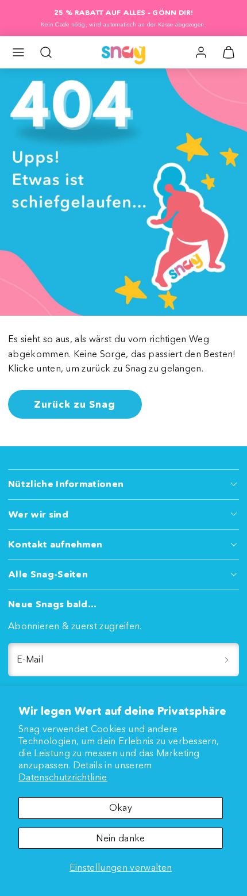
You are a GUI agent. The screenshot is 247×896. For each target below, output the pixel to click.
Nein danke (120, 838)
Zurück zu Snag (74, 404)
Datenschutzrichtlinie (62, 777)
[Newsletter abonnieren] (226, 659)
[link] (201, 52)
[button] (18, 52)
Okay (120, 807)
